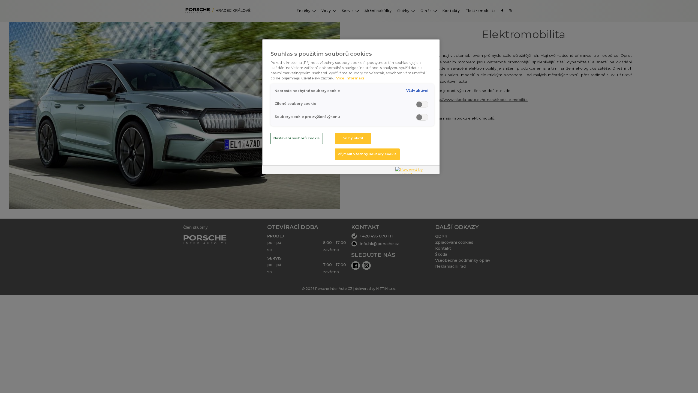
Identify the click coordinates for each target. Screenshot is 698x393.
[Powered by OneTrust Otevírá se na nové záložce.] (416, 170)
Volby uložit (353, 138)
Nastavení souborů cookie (296, 138)
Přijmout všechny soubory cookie (367, 154)
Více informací (350, 78)
